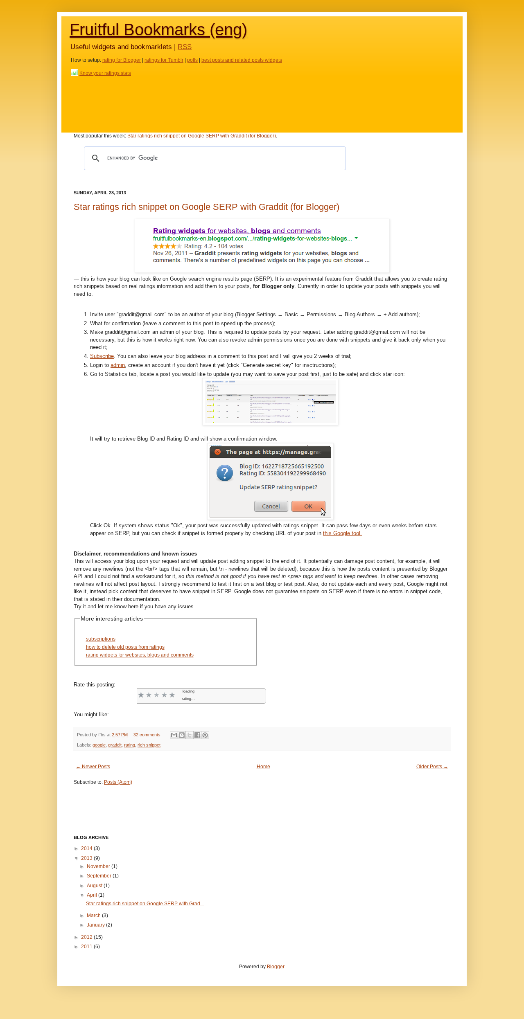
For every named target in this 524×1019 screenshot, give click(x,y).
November (99, 866)
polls (192, 60)
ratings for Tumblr (164, 60)
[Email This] (174, 735)
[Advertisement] (262, 101)
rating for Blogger (121, 60)
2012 (87, 937)
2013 (87, 858)
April (92, 895)
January (96, 925)
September (100, 876)
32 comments (146, 734)
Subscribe (102, 356)
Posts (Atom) (118, 782)
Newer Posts (96, 766)
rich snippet (149, 744)
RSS (185, 47)
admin (118, 365)
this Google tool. (342, 533)
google (99, 744)
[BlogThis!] (182, 735)
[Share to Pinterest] (205, 735)
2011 (87, 946)
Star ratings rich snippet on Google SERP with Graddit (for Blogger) (201, 136)
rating (129, 744)
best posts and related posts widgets (241, 60)
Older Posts (429, 766)
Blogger (275, 967)
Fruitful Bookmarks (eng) (158, 29)
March (94, 915)
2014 (87, 848)
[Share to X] (189, 735)
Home (263, 766)
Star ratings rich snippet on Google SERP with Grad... (145, 904)
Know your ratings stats (105, 73)
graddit (115, 744)
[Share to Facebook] (197, 735)
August (95, 886)
